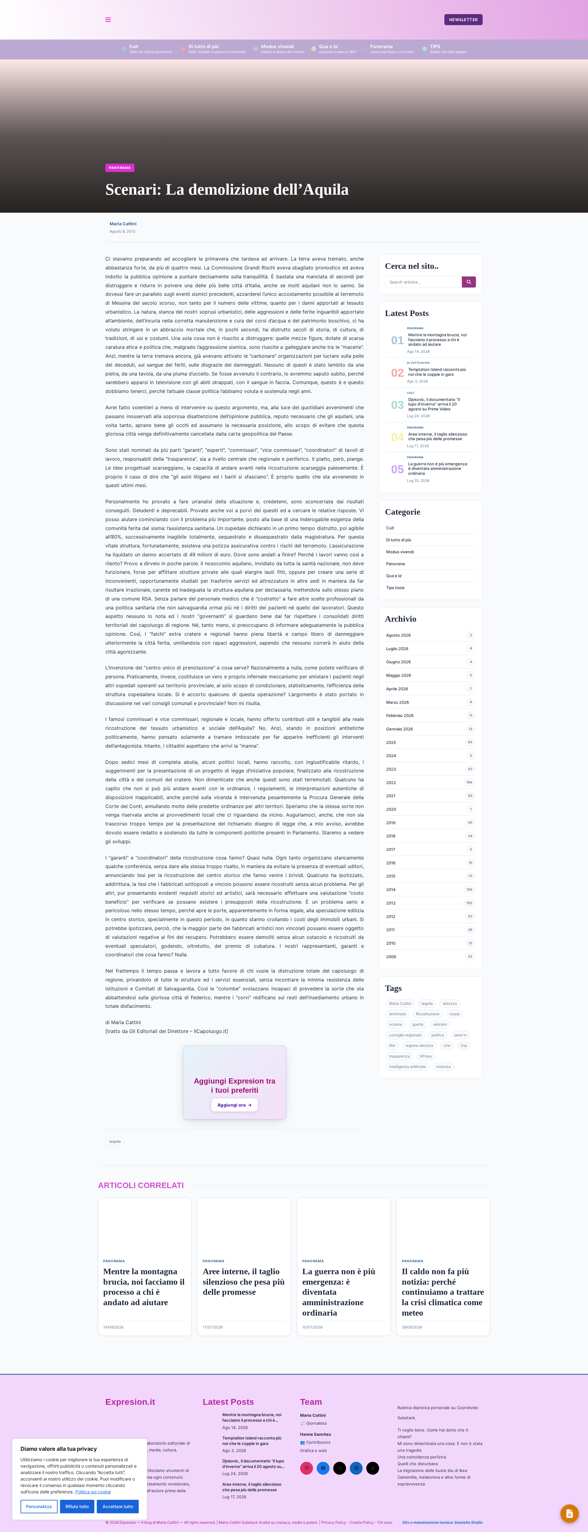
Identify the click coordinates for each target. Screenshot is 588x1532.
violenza (443, 1066)
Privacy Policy (333, 1522)
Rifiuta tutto (77, 1506)
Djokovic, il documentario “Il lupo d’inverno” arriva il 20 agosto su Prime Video (434, 404)
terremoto (397, 1014)
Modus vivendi (400, 551)
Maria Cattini (123, 223)
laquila (115, 1141)
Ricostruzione (427, 1014)
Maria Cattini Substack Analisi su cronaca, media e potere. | (270, 1522)
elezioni (440, 1024)
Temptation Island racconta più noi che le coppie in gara (437, 372)
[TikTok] (372, 1468)
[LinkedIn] (356, 1468)
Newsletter (463, 19)
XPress (426, 1056)
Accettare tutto (118, 1506)
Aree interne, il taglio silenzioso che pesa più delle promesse (437, 436)
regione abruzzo (419, 1045)
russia (455, 1014)
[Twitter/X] (339, 1468)
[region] (79, 1479)
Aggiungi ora (234, 1104)
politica (438, 1035)
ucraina (395, 1024)
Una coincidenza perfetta (422, 1456)
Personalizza (39, 1506)
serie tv (460, 1035)
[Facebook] (323, 1468)
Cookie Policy (362, 1522)
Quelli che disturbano (418, 1463)
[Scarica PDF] (569, 1513)
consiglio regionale (405, 1035)
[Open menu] (107, 19)
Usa (464, 1045)
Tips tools (395, 587)
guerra (417, 1024)
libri (392, 1045)
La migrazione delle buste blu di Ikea (432, 1470)
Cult (390, 527)
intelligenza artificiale (407, 1066)
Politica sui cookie (93, 1491)
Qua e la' (394, 575)
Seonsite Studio (468, 1522)
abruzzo (450, 1003)
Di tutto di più (398, 539)
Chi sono (384, 1522)
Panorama (120, 168)
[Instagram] (306, 1468)
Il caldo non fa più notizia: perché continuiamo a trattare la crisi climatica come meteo (443, 1292)
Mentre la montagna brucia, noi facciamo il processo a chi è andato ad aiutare (437, 339)
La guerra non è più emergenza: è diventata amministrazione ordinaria (438, 468)
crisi (446, 1045)
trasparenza (399, 1056)
